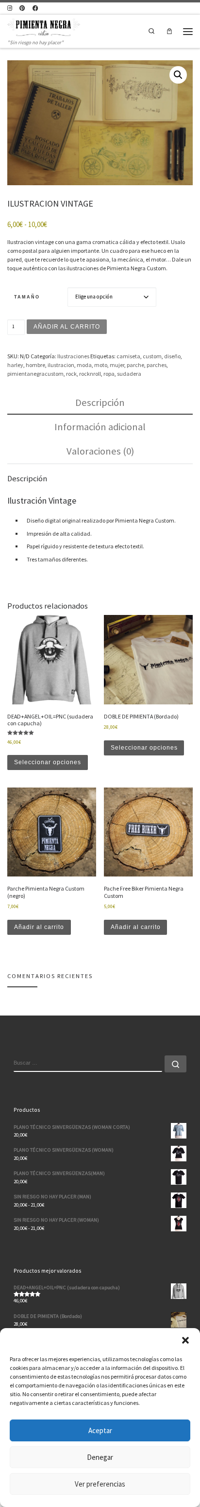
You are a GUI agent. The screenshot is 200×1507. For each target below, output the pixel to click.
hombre (35, 364)
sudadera (129, 373)
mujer (117, 364)
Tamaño (27, 296)
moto (100, 364)
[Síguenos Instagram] (9, 8)
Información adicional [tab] (100, 427)
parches (157, 364)
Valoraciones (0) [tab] (100, 451)
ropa (109, 373)
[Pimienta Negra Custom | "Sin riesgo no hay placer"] (43, 26)
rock (71, 373)
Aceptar (100, 1430)
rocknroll (90, 373)
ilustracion (61, 364)
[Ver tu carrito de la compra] (169, 31)
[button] (185, 1340)
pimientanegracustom (35, 373)
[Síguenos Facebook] (35, 8)
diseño (172, 356)
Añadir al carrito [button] (39, 927)
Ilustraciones (73, 356)
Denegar (100, 1457)
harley (15, 364)
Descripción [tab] (100, 402)
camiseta (128, 356)
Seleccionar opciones (47, 762)
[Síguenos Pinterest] (22, 8)
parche (135, 364)
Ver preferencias (100, 1484)
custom (152, 356)
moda (84, 364)
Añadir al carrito (66, 326)
